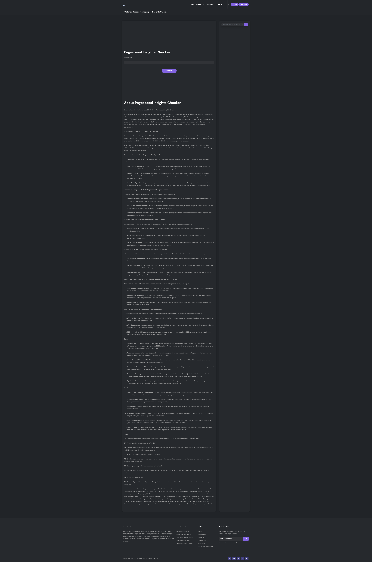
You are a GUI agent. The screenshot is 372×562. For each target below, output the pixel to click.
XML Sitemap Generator (185, 537)
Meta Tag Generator (184, 534)
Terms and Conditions (205, 546)
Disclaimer (201, 543)
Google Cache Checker (185, 543)
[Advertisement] (169, 36)
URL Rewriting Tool (183, 540)
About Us (210, 4)
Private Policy (202, 540)
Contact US (200, 4)
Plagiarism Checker (183, 531)
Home (192, 4)
